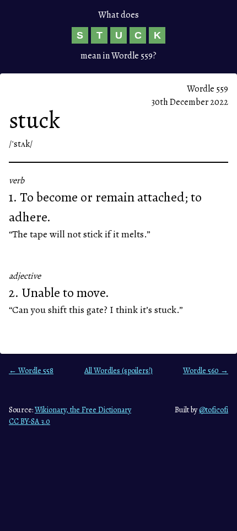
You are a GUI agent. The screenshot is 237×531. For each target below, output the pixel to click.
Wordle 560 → (205, 370)
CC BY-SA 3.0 (29, 421)
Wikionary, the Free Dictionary (83, 410)
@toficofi (213, 410)
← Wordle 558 (31, 370)
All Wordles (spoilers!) (118, 370)
